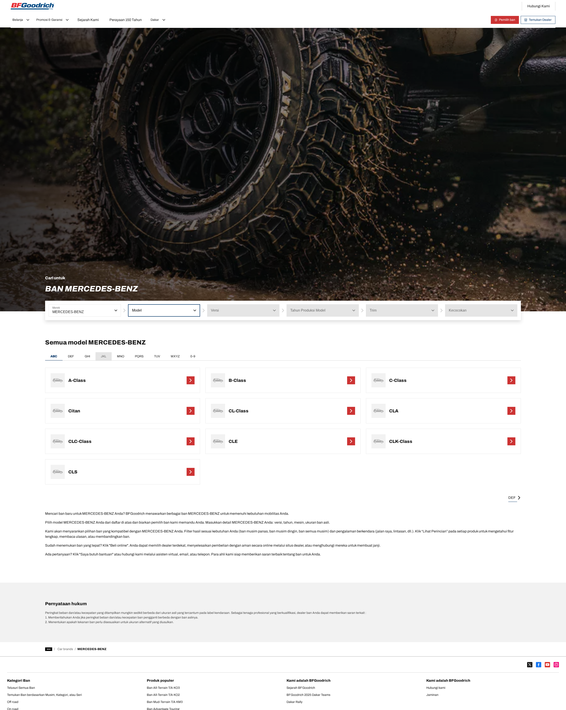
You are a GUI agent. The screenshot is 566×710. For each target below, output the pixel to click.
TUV (157, 356)
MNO (120, 356)
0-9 (192, 356)
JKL (103, 356)
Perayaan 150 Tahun (125, 20)
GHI (87, 356)
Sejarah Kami (88, 20)
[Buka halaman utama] (32, 6)
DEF (71, 356)
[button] (115, 310)
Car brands (65, 649)
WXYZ (175, 356)
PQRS (139, 356)
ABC (53, 356)
